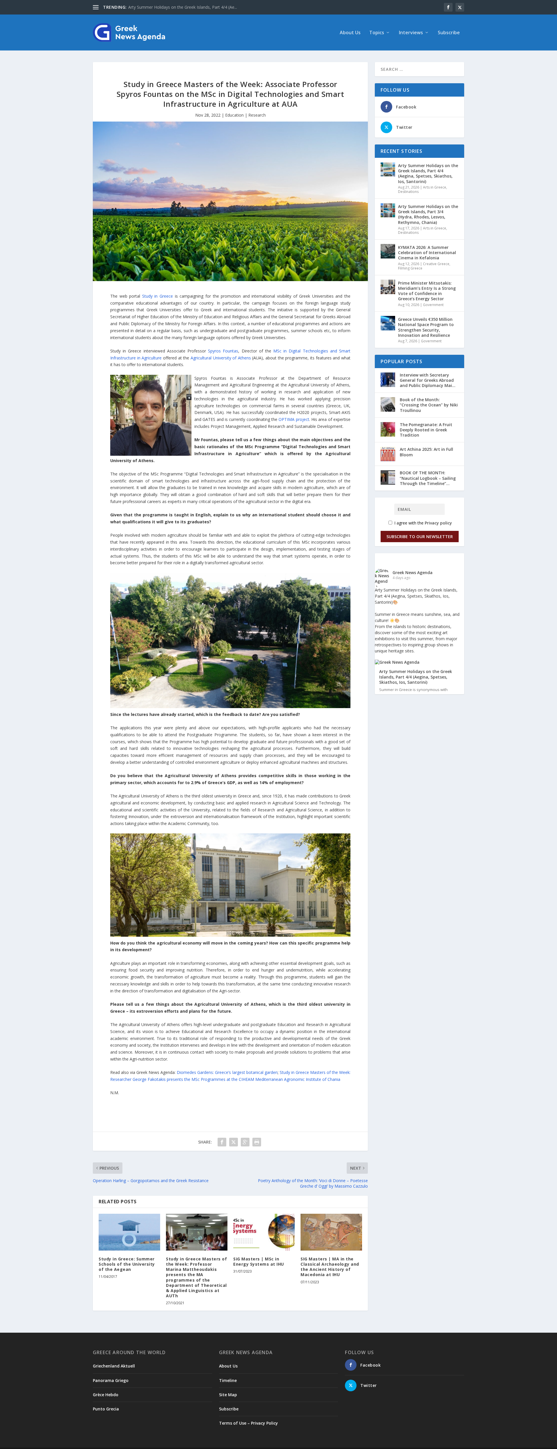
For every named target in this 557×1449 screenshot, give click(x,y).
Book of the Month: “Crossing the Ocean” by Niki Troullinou (429, 405)
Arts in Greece (434, 187)
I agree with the (422, 523)
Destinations (408, 191)
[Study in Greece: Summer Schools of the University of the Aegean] (129, 1232)
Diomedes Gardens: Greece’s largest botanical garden (227, 1072)
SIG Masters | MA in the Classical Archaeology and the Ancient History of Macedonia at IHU (330, 1267)
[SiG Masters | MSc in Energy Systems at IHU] (264, 1232)
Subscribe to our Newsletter (419, 536)
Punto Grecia (106, 1409)
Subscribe (449, 33)
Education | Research (245, 115)
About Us (350, 33)
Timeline (228, 1380)
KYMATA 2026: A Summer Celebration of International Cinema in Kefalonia (427, 253)
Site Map (228, 1394)
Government (433, 304)
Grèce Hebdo (105, 1394)
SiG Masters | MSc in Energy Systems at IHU (258, 1261)
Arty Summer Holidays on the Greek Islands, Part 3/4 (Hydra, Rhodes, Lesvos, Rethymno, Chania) (428, 214)
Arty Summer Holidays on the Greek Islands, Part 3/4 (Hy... (182, 7)
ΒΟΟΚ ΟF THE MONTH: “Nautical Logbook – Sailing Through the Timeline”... (428, 478)
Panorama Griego (111, 1380)
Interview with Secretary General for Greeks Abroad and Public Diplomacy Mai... (427, 380)
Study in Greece (157, 296)
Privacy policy (438, 523)
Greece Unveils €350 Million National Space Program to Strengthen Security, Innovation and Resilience (426, 327)
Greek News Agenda (413, 572)
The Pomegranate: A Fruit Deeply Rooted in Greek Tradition (426, 430)
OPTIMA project (293, 419)
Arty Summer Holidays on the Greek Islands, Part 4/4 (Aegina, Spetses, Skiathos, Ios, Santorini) (428, 173)
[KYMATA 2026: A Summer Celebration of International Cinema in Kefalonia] (388, 251)
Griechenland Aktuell (114, 1366)
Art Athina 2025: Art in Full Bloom (426, 451)
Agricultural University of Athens (221, 358)
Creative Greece (436, 263)
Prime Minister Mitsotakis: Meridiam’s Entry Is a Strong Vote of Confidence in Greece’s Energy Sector (427, 291)
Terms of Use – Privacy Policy (248, 1423)
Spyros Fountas (223, 351)
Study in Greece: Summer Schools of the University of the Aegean (127, 1264)
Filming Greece (410, 268)
